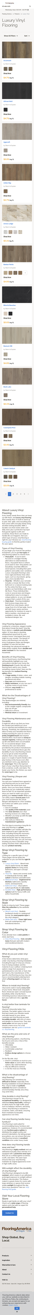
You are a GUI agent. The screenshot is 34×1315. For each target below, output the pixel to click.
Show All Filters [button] (10, 36)
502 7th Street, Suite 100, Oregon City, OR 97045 (16, 1283)
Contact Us (10, 1213)
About (4, 1269)
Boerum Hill (7, 346)
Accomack (7, 60)
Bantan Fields (8, 264)
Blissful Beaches (9, 305)
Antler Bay (7, 183)
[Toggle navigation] (30, 6)
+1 (25, 273)
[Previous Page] (6, 494)
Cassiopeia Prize (9, 428)
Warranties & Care (9, 1265)
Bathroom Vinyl (11, 886)
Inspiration (6, 1260)
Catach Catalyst (9, 468)
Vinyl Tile (8, 874)
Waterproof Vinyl (11, 880)
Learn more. (13, 1305)
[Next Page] (28, 494)
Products (17, 14)
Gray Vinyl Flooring (12, 939)
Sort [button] (25, 36)
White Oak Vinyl (11, 919)
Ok (17, 1308)
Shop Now (7, 73)
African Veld (7, 101)
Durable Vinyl (10, 890)
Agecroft (6, 142)
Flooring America (7, 14)
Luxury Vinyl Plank (12, 863)
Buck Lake (7, 387)
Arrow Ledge (8, 224)
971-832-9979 (6, 6)
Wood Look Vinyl (11, 911)
